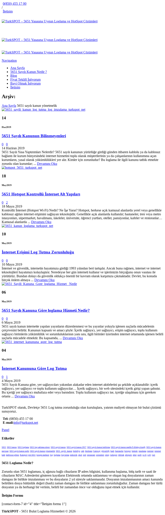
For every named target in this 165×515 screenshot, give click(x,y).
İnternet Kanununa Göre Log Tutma (34, 368)
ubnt (135, 455)
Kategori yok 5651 (28, 455)
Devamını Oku (47, 163)
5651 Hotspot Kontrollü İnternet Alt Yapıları (41, 194)
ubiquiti (128, 455)
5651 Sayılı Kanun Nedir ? (28, 72)
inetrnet (150, 451)
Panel (5, 430)
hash (112, 451)
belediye (76, 451)
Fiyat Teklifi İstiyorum (25, 79)
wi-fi (144, 455)
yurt (153, 455)
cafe (82, 451)
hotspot (127, 451)
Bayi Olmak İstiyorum (25, 83)
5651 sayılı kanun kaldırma (98, 447)
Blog (13, 75)
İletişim (8, 11)
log (51, 455)
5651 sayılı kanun (58, 447)
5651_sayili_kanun (64, 451)
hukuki (135, 451)
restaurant (91, 455)
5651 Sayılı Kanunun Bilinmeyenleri (34, 136)
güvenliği (105, 451)
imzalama (142, 451)
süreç (107, 455)
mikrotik (73, 455)
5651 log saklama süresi (40, 447)
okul (80, 455)
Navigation (9, 60)
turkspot (113, 455)
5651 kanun (12, 447)
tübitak (121, 455)
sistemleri (100, 455)
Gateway (97, 451)
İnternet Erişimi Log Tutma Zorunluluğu (38, 252)
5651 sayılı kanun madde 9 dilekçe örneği (128, 447)
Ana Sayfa (17, 68)
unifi (140, 455)
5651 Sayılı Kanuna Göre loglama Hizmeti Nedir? (46, 310)
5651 (4, 447)
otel (84, 455)
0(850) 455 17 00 (14, 3)
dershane (88, 451)
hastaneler (119, 451)
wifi (149, 455)
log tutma (65, 455)
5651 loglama (23, 447)
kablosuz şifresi (12, 455)
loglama (57, 455)
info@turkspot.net (26, 422)
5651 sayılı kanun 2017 (76, 447)
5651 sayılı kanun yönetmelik (42, 451)
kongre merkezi (43, 455)
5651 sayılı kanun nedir (19, 451)
